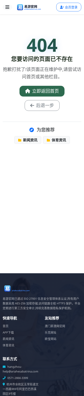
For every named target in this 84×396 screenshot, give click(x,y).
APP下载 (8, 332)
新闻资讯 (29, 140)
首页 (6, 326)
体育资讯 (58, 140)
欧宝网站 (50, 339)
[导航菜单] (7, 7)
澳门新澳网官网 (55, 326)
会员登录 (71, 7)
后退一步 (45, 105)
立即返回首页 (45, 91)
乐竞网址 (50, 332)
